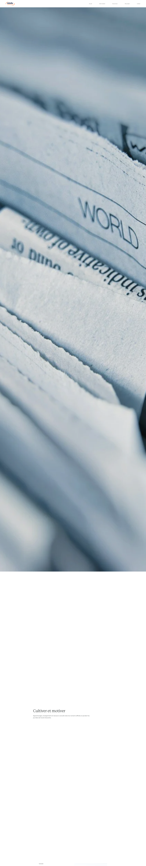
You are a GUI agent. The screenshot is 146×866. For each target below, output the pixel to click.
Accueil (90, 3)
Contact (138, 3)
